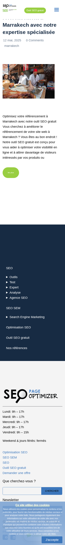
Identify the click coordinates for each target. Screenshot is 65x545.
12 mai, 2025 (12, 40)
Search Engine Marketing (27, 317)
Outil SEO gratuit (35, 10)
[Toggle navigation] (56, 9)
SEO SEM (13, 308)
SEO (9, 268)
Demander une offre (16, 473)
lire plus (11, 173)
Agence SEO (19, 297)
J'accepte (52, 540)
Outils (14, 277)
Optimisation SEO (18, 327)
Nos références (16, 348)
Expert (14, 287)
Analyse (15, 292)
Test (12, 282)
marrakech (11, 46)
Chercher (52, 491)
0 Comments (35, 40)
